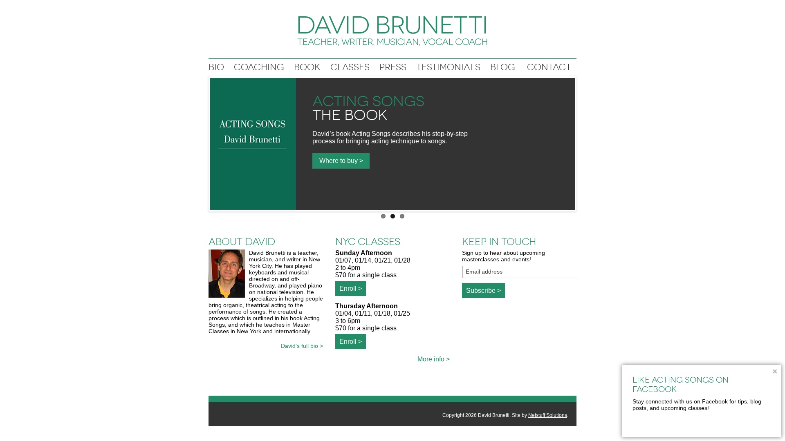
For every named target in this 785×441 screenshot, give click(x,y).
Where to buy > (341, 160)
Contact (549, 67)
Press (392, 67)
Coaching (259, 67)
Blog (502, 67)
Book (307, 67)
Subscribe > (483, 290)
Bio (216, 67)
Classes (350, 67)
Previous (201, 142)
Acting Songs (368, 101)
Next (583, 142)
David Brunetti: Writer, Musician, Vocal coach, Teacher (392, 31)
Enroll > (350, 288)
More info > (433, 359)
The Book (350, 115)
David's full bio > (302, 346)
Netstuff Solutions (547, 415)
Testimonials (448, 67)
